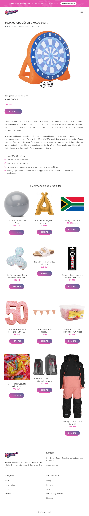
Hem (6, 26)
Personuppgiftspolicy (55, 493)
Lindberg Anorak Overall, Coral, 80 (72, 422)
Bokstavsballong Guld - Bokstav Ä (44, 221)
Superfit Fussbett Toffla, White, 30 (44, 263)
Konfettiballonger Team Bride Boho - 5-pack (17, 276)
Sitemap (49, 498)
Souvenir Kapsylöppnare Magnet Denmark (72, 276)
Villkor (48, 489)
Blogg (48, 481)
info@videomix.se (53, 466)
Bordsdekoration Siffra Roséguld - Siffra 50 (17, 330)
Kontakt (49, 485)
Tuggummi (25, 96)
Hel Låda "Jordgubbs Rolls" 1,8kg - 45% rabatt (72, 330)
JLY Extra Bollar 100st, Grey (16, 222)
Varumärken (9, 493)
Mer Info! (13, 111)
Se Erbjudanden (68, 3)
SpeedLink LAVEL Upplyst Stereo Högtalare (44, 379)
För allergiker (10, 485)
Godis (17, 96)
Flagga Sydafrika (72, 220)
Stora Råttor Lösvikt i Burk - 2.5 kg (17, 385)
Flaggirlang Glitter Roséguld (44, 330)
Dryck (7, 481)
